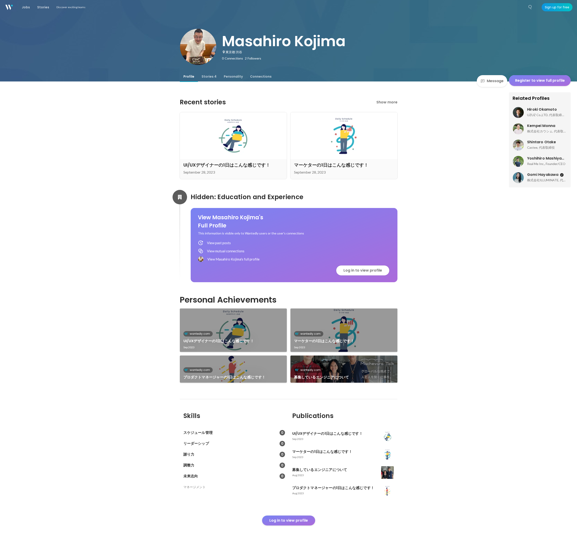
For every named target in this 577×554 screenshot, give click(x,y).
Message (495, 81)
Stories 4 (209, 76)
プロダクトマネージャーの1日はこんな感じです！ (224, 377)
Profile (188, 76)
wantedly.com (200, 334)
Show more (386, 102)
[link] (233, 330)
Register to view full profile (540, 80)
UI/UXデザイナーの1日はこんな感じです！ (218, 341)
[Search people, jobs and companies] (530, 7)
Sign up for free (557, 7)
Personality (233, 76)
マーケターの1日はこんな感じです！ (324, 341)
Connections (261, 76)
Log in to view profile (362, 270)
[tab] (189, 76)
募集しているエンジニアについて (321, 377)
